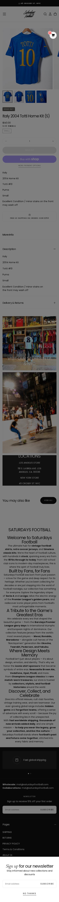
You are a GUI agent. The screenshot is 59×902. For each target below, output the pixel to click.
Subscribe (47, 883)
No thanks (29, 893)
